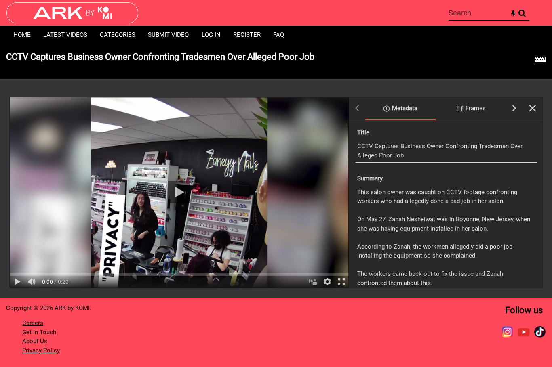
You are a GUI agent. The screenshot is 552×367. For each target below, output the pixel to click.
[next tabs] (514, 109)
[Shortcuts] (540, 61)
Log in (211, 34)
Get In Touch (39, 332)
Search (521, 13)
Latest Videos (65, 34)
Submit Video (168, 34)
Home (22, 34)
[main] (276, 170)
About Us (34, 341)
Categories (117, 34)
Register (247, 34)
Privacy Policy (41, 350)
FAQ (278, 34)
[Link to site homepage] (72, 21)
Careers (32, 323)
